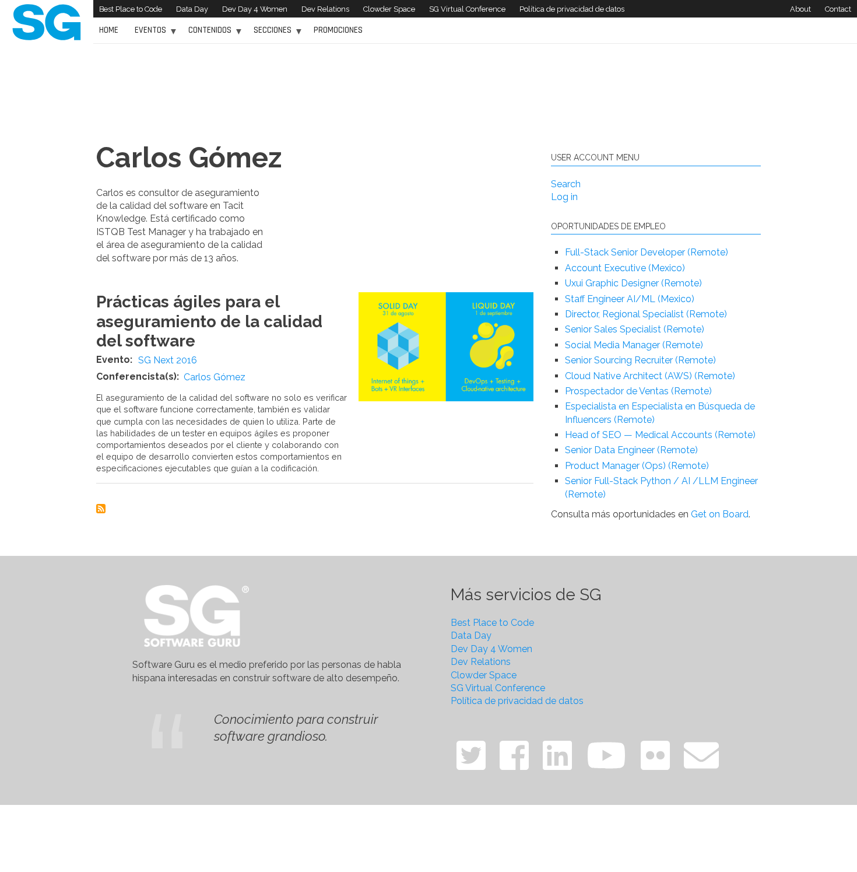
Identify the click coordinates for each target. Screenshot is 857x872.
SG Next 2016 (167, 360)
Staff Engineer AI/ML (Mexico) (629, 298)
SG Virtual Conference (467, 9)
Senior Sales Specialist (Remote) (634, 329)
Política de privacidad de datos (571, 9)
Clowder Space (389, 9)
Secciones (269, 34)
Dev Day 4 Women (254, 9)
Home (108, 30)
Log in (564, 196)
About (800, 9)
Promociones (338, 30)
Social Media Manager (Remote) (634, 345)
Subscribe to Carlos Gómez (101, 508)
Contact (838, 9)
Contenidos (206, 34)
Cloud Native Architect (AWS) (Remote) (650, 375)
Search (566, 184)
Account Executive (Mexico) (625, 268)
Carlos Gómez (214, 377)
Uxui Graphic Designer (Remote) (633, 283)
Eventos (147, 34)
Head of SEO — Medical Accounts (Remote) (660, 434)
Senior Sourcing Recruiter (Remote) (640, 360)
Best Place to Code (130, 9)
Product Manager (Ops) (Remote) (637, 465)
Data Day (192, 9)
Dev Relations (325, 9)
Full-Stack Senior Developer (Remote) (646, 252)
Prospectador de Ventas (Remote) (638, 391)
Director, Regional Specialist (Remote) (646, 314)
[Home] (46, 21)
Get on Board (720, 514)
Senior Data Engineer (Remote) (631, 450)
